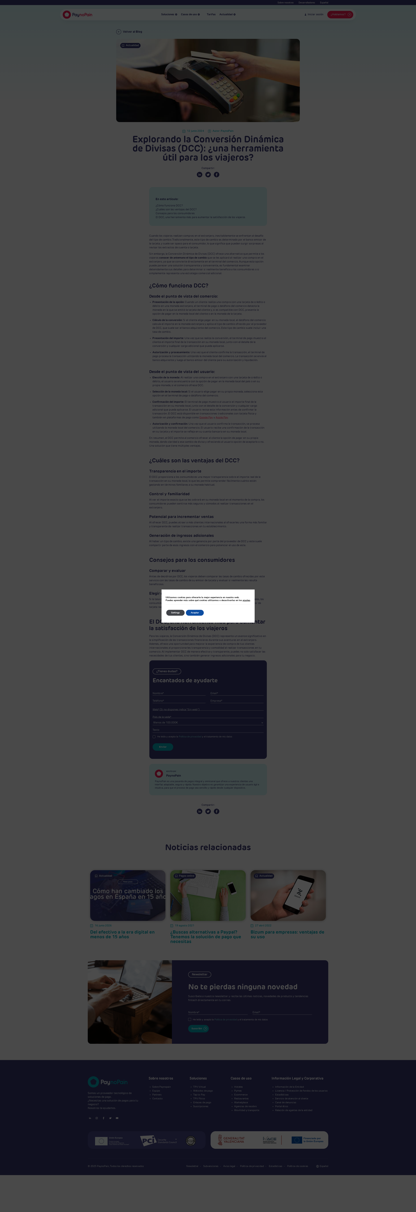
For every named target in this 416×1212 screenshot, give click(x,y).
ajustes (246, 600)
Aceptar (195, 612)
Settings (175, 612)
